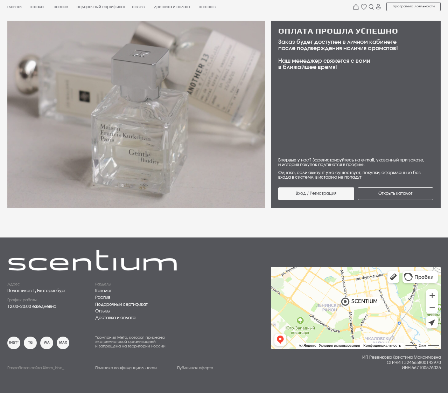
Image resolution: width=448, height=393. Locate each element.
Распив (102, 297)
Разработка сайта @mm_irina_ (35, 368)
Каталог (103, 291)
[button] (413, 6)
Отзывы (102, 311)
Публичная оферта (195, 368)
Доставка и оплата (115, 318)
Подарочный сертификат (121, 304)
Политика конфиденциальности (126, 368)
